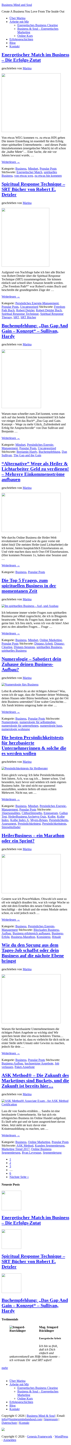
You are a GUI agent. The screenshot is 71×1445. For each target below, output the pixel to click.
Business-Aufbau (12, 1063)
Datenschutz (9, 1422)
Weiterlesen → (11, 162)
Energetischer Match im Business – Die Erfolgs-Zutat (35, 57)
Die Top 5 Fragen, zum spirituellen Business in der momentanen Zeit (29, 585)
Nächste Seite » (19, 1177)
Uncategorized (29, 306)
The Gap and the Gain (27, 455)
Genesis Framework (39, 1436)
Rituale (56, 937)
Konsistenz (43, 937)
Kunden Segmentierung (49, 1145)
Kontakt (24, 1422)
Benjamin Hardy (27, 451)
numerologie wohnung (16, 729)
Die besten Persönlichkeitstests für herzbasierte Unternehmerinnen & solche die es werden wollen (34, 745)
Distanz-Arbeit (43, 643)
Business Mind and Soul (17, 4)
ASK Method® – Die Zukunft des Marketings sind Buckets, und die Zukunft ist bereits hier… (35, 1080)
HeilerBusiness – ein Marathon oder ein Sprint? (33, 838)
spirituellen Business (49, 647)
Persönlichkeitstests (54, 823)
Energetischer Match (29, 172)
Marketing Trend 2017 (16, 1149)
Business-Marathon (23, 937)
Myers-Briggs (39, 820)
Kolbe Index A (19, 820)
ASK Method (24, 1145)
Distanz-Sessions (24, 647)
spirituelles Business (14, 650)
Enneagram (51, 813)
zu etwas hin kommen (48, 175)
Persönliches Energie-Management (37, 303)
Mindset (33, 168)
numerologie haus (51, 725)
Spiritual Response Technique (20, 313)
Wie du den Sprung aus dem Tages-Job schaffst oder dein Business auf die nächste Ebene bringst (33, 952)
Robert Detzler (25, 310)
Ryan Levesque (31, 1152)
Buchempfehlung (49, 451)
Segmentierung (52, 1152)
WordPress (61, 1436)
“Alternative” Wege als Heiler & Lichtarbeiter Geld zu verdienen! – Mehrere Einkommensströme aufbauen (35, 471)
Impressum (51, 1419)
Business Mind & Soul (41, 1415)
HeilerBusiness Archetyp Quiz (27, 816)
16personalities (11, 813)
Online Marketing (51, 640)
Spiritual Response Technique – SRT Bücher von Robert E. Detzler (33, 189)
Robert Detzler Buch (49, 310)
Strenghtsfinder (11, 827)
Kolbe (51, 816)
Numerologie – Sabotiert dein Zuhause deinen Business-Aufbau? (31, 664)
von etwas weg (23, 175)
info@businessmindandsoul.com (22, 1419)
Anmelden (9, 1440)
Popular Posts (48, 168)
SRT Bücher (28, 317)
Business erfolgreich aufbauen (31, 933)
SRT (16, 317)
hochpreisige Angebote (39, 1063)
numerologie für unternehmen (20, 725)
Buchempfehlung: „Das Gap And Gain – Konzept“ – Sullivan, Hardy (35, 331)
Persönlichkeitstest (29, 823)
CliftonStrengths (32, 813)
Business (20, 168)
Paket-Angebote (25, 1067)
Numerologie (10, 722)
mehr (5, 1368)
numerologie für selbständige (37, 722)
